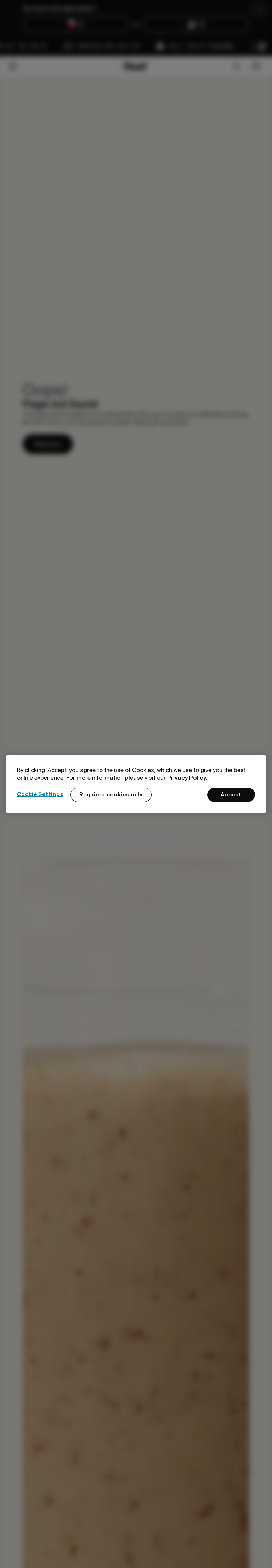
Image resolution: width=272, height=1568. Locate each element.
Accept (231, 794)
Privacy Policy (186, 778)
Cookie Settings (40, 794)
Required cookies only (111, 794)
